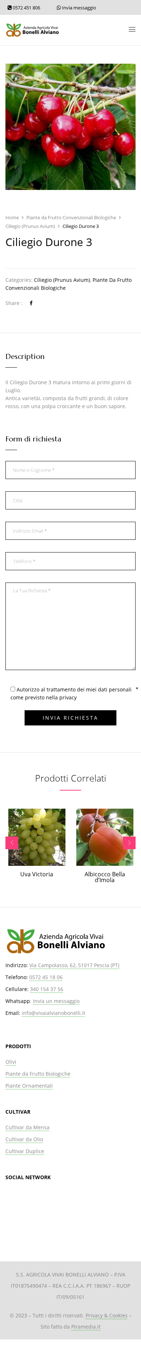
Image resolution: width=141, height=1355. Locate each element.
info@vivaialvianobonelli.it (53, 1012)
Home (12, 217)
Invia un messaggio (56, 1001)
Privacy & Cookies (107, 1315)
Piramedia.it (86, 1326)
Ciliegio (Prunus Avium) (30, 226)
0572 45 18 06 (46, 977)
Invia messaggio (78, 7)
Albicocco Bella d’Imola (105, 877)
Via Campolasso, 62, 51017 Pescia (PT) (74, 965)
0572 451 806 (26, 7)
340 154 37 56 (46, 989)
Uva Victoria (36, 874)
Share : (13, 303)
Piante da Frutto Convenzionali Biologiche (71, 217)
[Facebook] (31, 303)
